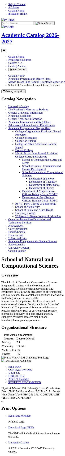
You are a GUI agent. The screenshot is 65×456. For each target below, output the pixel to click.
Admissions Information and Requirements (31, 125)
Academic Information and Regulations (29, 122)
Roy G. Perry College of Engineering (35, 203)
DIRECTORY (16, 376)
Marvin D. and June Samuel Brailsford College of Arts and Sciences (36, 155)
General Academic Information (25, 118)
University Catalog (18, 106)
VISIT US (14, 372)
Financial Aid (15, 235)
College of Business (26, 137)
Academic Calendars (19, 115)
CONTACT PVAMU (20, 369)
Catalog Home (16, 10)
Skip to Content (16, 4)
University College (25, 213)
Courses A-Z (15, 62)
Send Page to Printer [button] (19, 415)
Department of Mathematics (44, 184)
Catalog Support (17, 250)
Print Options (19, 69)
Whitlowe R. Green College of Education (38, 216)
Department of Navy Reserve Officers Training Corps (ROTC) (40, 199)
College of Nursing (25, 140)
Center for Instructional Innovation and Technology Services (29, 221)
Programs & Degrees (19, 59)
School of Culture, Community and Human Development (41, 168)
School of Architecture (27, 206)
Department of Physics (41, 187)
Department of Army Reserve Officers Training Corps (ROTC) (40, 193)
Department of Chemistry (43, 181)
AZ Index (13, 7)
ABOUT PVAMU (18, 379)
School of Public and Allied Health (34, 209)
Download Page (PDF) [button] (21, 427)
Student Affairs (16, 244)
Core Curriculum (17, 228)
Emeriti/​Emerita (16, 231)
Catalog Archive (17, 66)
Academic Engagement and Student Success (32, 241)
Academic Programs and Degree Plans (29, 78)
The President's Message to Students (28, 109)
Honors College (24, 150)
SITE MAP (14, 366)
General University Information (25, 112)
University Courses (18, 247)
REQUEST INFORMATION (24, 382)
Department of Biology (41, 178)
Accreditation (15, 225)
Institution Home (17, 13)
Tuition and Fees (17, 238)
